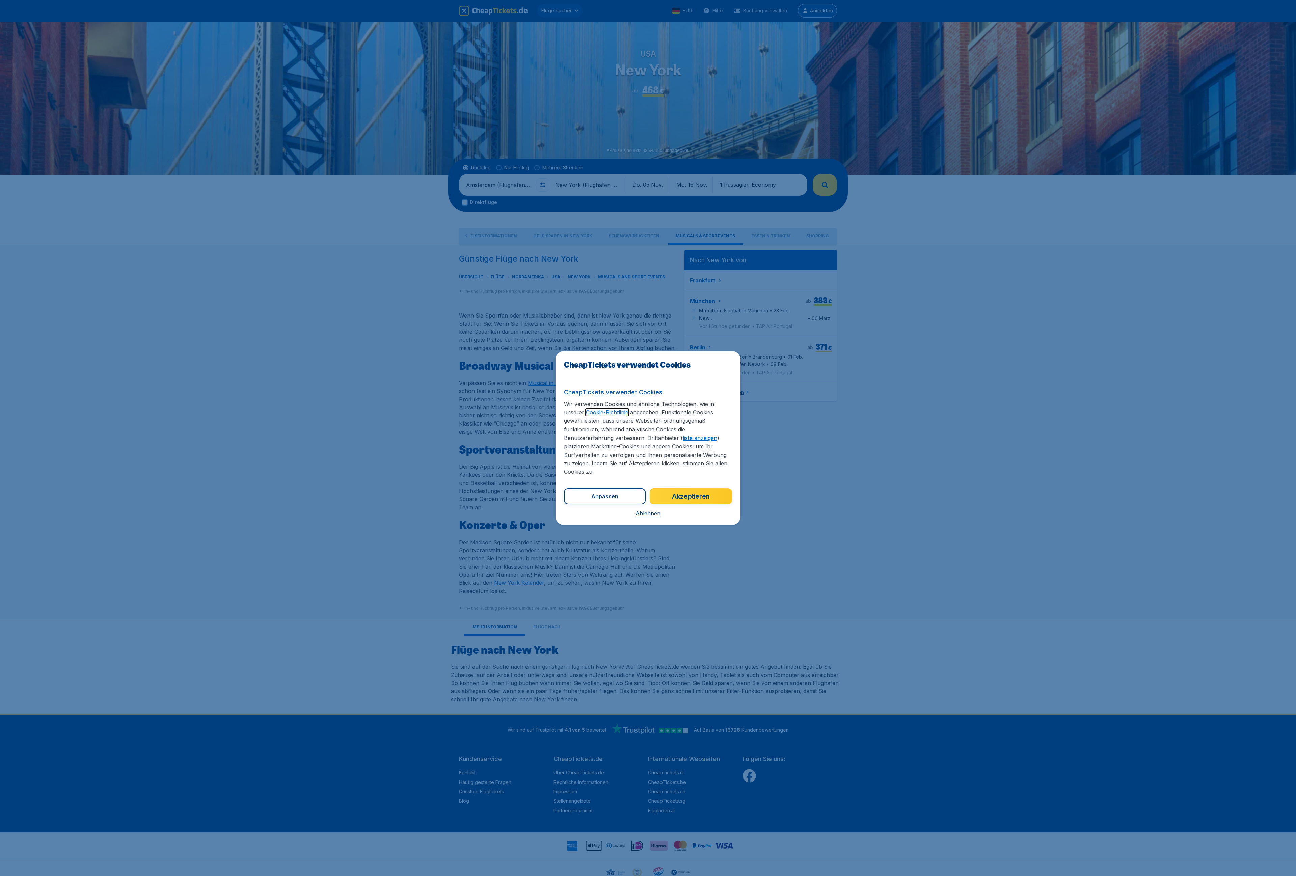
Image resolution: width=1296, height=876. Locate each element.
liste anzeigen (700, 438)
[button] (648, 513)
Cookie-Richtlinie (607, 412)
